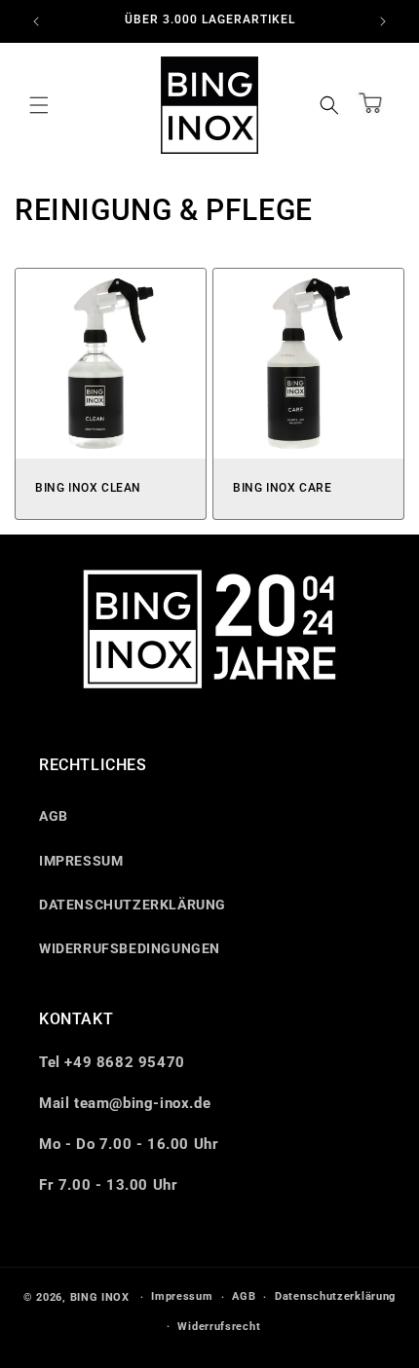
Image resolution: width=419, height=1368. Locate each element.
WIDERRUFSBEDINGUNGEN (129, 948)
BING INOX (100, 1297)
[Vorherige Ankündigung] (36, 21)
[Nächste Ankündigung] (383, 21)
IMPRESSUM (81, 861)
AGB (53, 816)
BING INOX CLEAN (88, 488)
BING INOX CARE (282, 488)
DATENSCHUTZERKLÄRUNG (132, 904)
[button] (39, 105)
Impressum (181, 1296)
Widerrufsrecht (218, 1326)
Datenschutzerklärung (335, 1296)
